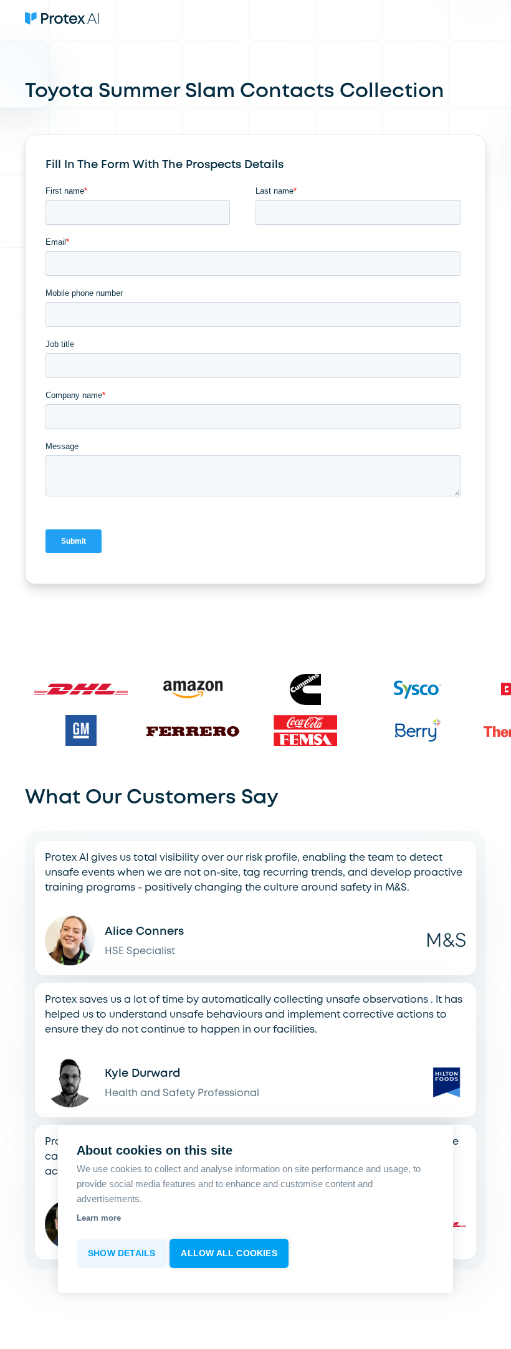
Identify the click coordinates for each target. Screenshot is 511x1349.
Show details (121, 1253)
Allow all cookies (229, 1253)
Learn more (99, 1218)
